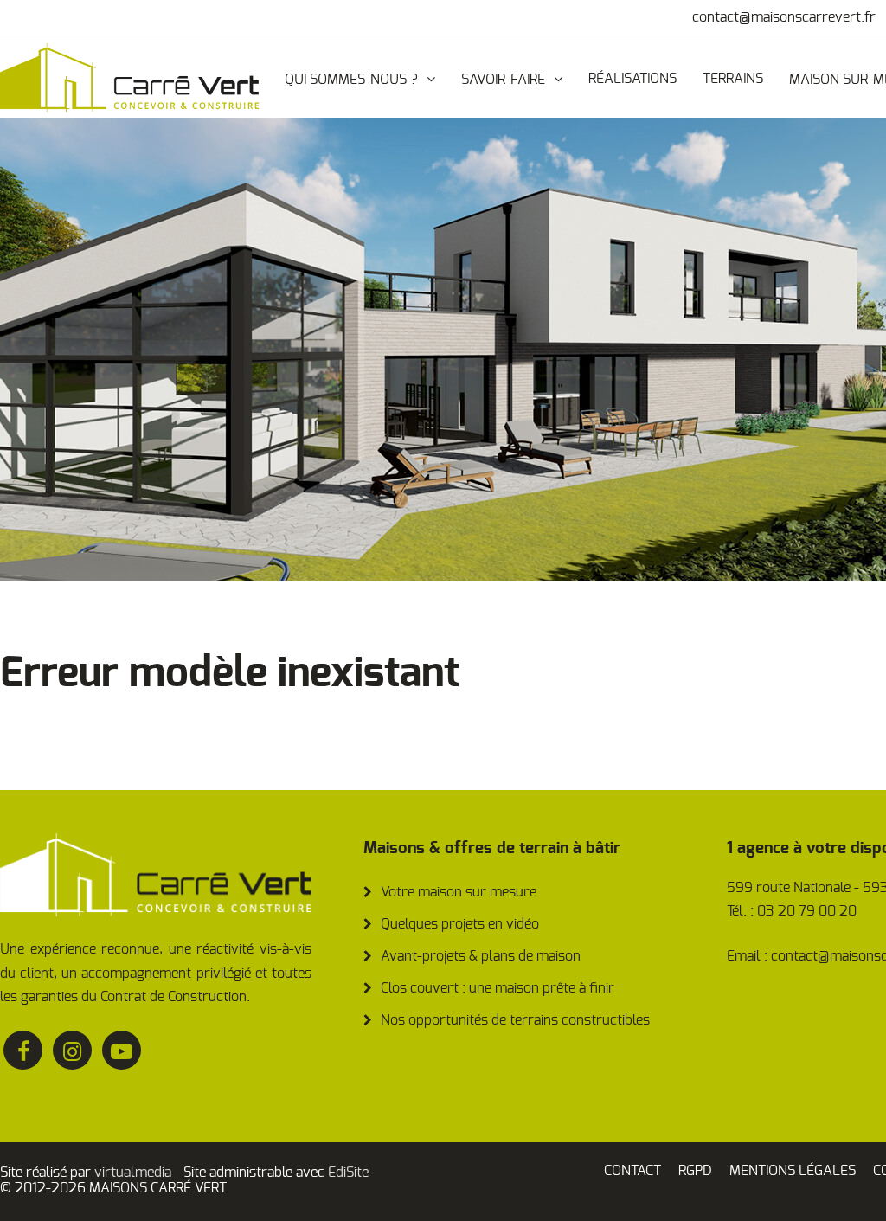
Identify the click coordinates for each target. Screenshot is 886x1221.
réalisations (632, 79)
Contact (632, 1171)
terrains (733, 79)
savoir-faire (503, 80)
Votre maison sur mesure (458, 892)
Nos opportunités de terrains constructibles (515, 1020)
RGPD (695, 1171)
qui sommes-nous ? (351, 80)
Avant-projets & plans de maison (481, 956)
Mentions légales (792, 1171)
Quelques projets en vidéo (460, 924)
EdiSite (348, 1172)
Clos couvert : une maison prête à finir (497, 988)
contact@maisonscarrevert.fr (784, 17)
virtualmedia (132, 1172)
